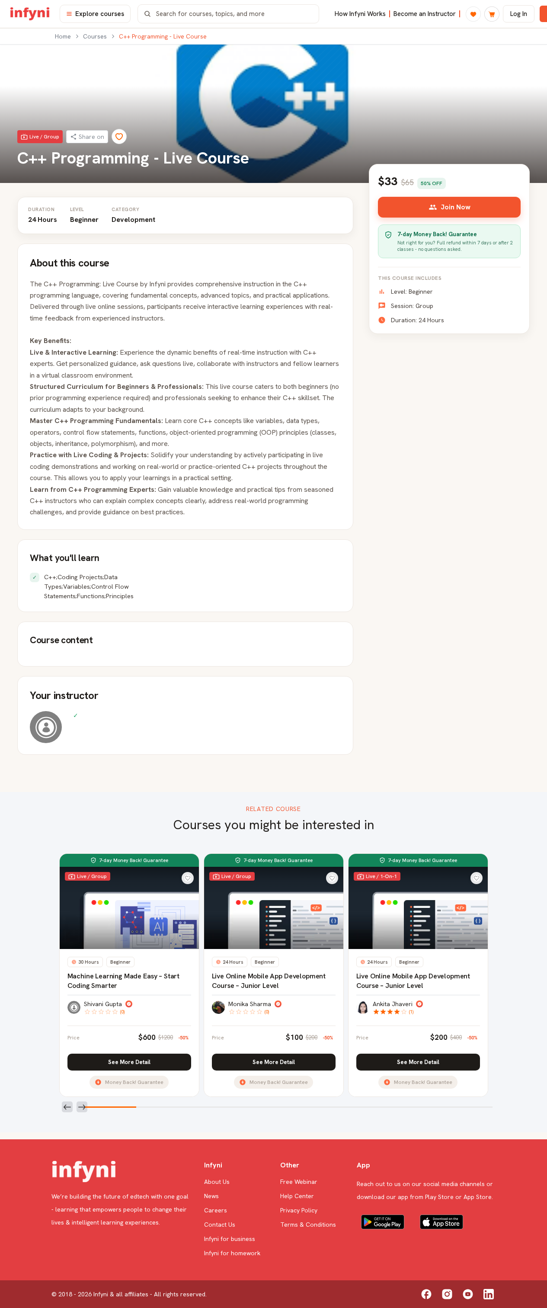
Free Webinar (298, 1182)
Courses (95, 36)
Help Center (297, 1196)
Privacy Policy (298, 1210)
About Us (217, 1182)
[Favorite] (119, 136)
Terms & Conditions (308, 1224)
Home (63, 36)
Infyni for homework (232, 1253)
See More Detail (129, 1062)
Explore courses (99, 14)
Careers (215, 1210)
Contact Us (219, 1224)
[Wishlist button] (188, 878)
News (211, 1196)
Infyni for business (229, 1239)
